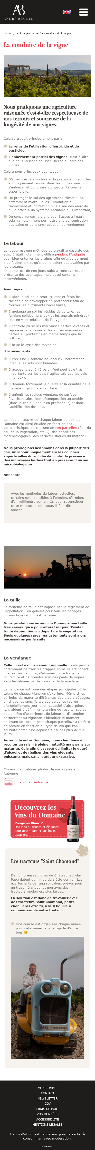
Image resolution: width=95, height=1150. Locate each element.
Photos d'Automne (33, 782)
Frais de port (47, 1109)
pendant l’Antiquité (70, 254)
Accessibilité (47, 1119)
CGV (48, 1103)
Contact (47, 1093)
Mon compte (47, 1088)
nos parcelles (66, 428)
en (67, 12)
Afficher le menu (83, 12)
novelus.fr (47, 1146)
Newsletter (47, 1098)
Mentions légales (47, 1124)
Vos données (47, 1114)
